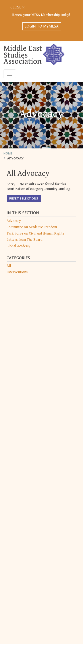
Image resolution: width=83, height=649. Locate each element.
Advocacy (15, 158)
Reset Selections (23, 198)
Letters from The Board (24, 240)
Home (8, 153)
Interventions (17, 272)
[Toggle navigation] (10, 73)
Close (16, 7)
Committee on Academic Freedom (32, 227)
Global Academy (18, 246)
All (9, 266)
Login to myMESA (41, 26)
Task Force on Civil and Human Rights (35, 233)
